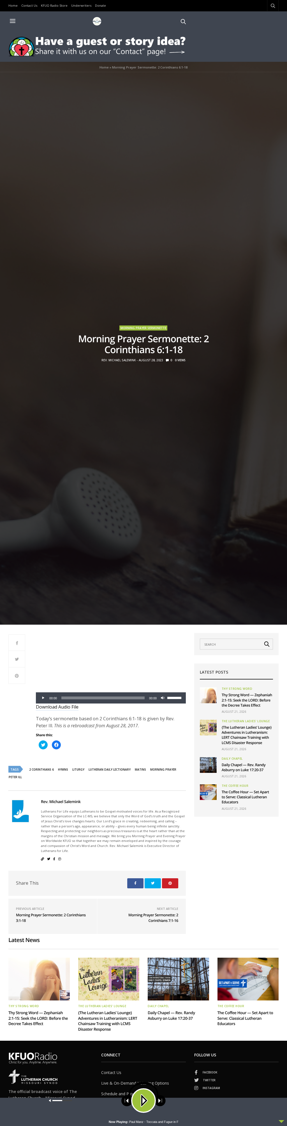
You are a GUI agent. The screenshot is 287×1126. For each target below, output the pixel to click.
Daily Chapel (232, 758)
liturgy (78, 769)
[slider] (175, 697)
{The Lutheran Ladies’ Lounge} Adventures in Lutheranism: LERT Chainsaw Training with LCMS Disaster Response (247, 735)
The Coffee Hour (235, 785)
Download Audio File (57, 707)
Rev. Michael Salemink (118, 360)
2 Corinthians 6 (41, 769)
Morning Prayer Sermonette (143, 328)
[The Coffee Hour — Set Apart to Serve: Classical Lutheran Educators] (208, 792)
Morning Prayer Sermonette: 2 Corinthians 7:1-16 (153, 917)
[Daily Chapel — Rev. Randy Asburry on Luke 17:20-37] (208, 765)
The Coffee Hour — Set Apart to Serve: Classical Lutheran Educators (245, 796)
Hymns (63, 769)
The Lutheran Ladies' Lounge (246, 721)
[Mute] (163, 698)
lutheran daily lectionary (110, 769)
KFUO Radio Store (54, 5)
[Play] (43, 698)
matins (140, 769)
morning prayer (163, 769)
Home (13, 5)
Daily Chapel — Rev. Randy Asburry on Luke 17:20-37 (244, 767)
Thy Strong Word (237, 688)
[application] (111, 698)
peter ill (15, 777)
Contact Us (29, 5)
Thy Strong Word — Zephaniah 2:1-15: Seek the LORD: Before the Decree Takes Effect (247, 699)
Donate (100, 5)
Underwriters (81, 5)
